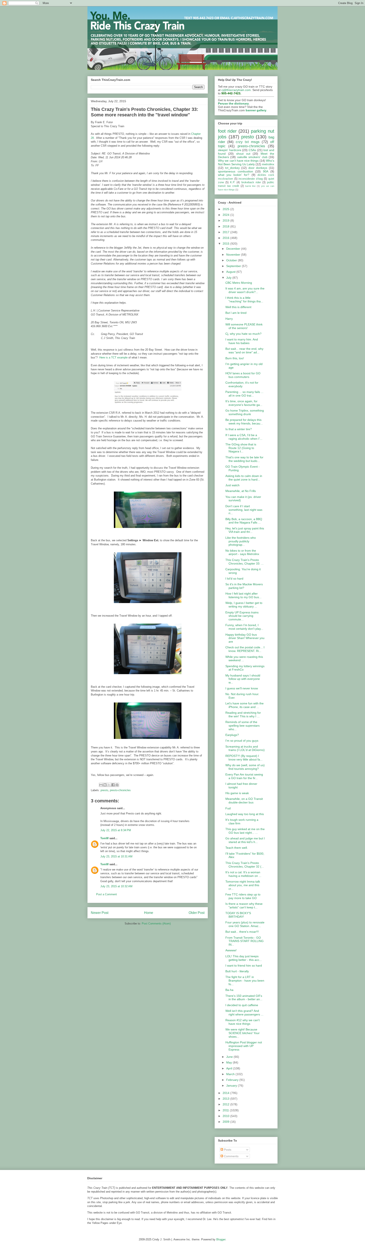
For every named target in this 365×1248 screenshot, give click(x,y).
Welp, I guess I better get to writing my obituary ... (243, 604)
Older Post (196, 913)
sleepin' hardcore (229, 150)
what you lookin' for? (233, 174)
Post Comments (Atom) (156, 923)
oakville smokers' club (252, 157)
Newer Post (99, 913)
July (229, 277)
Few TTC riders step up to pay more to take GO (242, 896)
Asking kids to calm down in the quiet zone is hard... (243, 477)
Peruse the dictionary (233, 103)
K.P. (232, 182)
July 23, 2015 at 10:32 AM (116, 886)
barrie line (250, 186)
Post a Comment (106, 894)
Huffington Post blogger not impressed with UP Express (243, 1046)
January (232, 1085)
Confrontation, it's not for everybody (241, 384)
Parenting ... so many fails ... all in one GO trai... (244, 393)
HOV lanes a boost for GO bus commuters (242, 375)
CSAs (252, 150)
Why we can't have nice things (238, 160)
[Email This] (101, 785)
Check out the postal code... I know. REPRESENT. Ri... (244, 649)
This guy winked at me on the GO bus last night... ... (245, 830)
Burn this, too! (234, 358)
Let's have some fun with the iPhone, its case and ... (244, 705)
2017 (226, 232)
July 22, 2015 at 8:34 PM (115, 830)
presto (104, 790)
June (230, 1056)
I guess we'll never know (241, 688)
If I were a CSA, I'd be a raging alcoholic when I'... (243, 436)
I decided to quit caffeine (241, 1005)
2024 (226, 214)
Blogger (220, 1239)
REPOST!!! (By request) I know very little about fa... (244, 757)
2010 (226, 1116)
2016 (226, 238)
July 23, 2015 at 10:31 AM (116, 856)
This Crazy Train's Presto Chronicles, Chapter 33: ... (244, 561)
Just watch (232, 485)
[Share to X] (109, 785)
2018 (226, 226)
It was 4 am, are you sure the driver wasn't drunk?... (244, 290)
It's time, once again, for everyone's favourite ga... (243, 402)
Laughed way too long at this (244, 814)
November (233, 254)
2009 (226, 1121)
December (233, 248)
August (231, 271)
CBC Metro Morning (238, 282)
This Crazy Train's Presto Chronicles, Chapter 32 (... (244, 864)
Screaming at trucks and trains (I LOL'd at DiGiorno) (245, 748)
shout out (243, 153)
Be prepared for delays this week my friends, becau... (244, 421)
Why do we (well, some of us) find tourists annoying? (245, 766)
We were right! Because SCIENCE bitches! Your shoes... (242, 1033)
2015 (226, 243)
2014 (226, 1093)
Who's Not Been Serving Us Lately (246, 162)
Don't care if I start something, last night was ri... (243, 509)
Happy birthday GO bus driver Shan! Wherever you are (244, 638)
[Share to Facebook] (113, 785)
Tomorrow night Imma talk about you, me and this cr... (242, 885)
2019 (226, 220)
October (232, 260)
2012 (226, 1104)
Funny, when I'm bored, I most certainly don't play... (244, 626)
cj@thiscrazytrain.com (236, 90)
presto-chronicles (120, 790)
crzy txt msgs (248, 142)
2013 (226, 1098)
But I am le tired (236, 312)
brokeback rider (251, 182)
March (231, 1074)
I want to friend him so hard (243, 965)
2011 (226, 1110)
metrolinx (268, 164)
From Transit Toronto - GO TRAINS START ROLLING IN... (244, 941)
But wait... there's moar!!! (242, 931)
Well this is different (238, 307)
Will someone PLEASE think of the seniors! (244, 326)
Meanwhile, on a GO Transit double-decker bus (244, 800)
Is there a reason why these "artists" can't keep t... (244, 905)
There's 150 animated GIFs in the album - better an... (243, 997)
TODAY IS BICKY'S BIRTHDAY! (238, 914)
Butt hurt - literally (237, 971)
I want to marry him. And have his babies (241, 341)
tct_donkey (232, 167)
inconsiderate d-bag (250, 178)
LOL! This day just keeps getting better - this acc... (243, 958)
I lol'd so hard (234, 578)
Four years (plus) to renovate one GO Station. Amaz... (244, 924)
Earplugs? (232, 735)
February (232, 1079)
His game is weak (237, 793)
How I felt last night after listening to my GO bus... (243, 595)
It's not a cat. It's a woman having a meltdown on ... (243, 874)
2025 (226, 209)
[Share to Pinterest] (117, 785)
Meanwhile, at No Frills (240, 491)
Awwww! (231, 950)
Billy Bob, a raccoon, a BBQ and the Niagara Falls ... (243, 520)
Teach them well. (236, 847)
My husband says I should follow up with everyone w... (242, 679)
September (234, 266)
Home (148, 913)
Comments (230, 1156)
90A (265, 171)
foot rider (227, 131)
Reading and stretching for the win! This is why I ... (243, 714)
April (229, 1068)
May (229, 1062)
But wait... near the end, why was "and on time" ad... (244, 350)
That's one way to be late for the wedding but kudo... (244, 459)
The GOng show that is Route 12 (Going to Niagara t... (240, 448)
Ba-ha (229, 990)
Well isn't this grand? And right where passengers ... (244, 1012)
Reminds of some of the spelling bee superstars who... (242, 725)
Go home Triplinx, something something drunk (244, 412)
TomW (104, 838)
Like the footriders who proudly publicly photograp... (240, 541)
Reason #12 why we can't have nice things (242, 1021)
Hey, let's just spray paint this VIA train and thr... (244, 530)
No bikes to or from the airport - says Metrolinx (242, 552)
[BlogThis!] (105, 785)
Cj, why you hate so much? (243, 333)
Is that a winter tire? (238, 429)
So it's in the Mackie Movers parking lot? (244, 586)
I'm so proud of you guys (241, 740)
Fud (228, 808)
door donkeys (257, 167)
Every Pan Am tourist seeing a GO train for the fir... (244, 776)
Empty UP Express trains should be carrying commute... (242, 616)
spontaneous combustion (235, 171)
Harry (229, 318)
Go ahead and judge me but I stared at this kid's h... (245, 840)
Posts (227, 1149)
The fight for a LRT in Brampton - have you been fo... (244, 980)
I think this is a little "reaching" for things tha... (244, 299)
